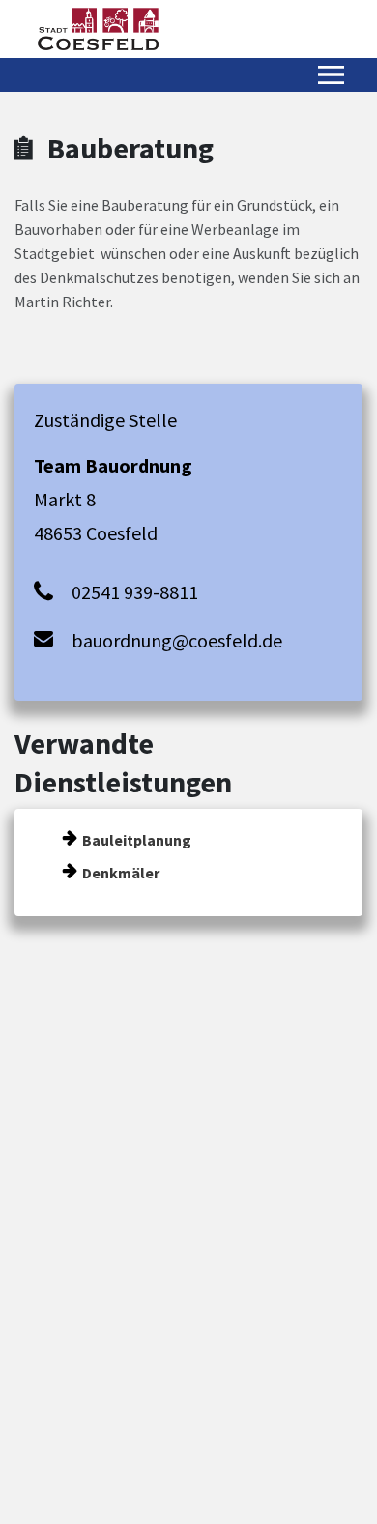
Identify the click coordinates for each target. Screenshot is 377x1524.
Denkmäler (121, 872)
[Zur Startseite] (98, 29)
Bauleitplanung (136, 839)
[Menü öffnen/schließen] (331, 75)
